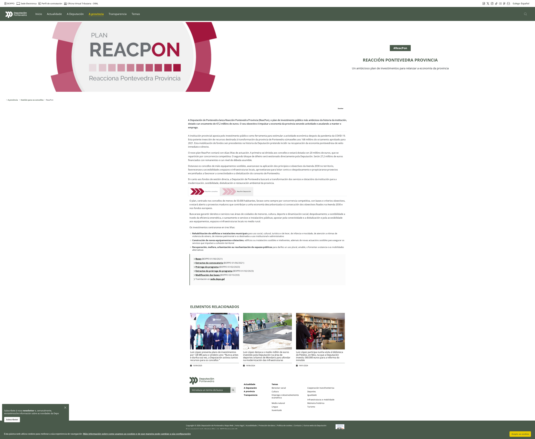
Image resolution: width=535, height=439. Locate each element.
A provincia (249, 391)
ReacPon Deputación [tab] (243, 191)
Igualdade (312, 395)
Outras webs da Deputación (314, 425)
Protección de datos (267, 425)
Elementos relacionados (214, 306)
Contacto (298, 425)
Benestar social (279, 388)
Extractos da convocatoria (209, 262)
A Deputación (250, 388)
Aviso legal (239, 425)
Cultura (275, 391)
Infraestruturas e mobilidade (320, 399)
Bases (198, 258)
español (525, 3)
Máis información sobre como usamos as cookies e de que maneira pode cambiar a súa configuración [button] (137, 434)
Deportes (311, 391)
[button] (65, 407)
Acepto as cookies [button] (520, 434)
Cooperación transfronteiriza (320, 388)
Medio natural (278, 403)
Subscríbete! (12, 419)
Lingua (275, 406)
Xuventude (277, 410)
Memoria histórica (315, 403)
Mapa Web (228, 425)
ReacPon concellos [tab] (211, 191)
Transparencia (250, 395)
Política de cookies (284, 425)
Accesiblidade (251, 425)
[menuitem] (38, 14)
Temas (275, 384)
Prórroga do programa (207, 266)
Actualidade (249, 384)
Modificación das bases (207, 275)
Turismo (311, 406)
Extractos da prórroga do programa (213, 271)
